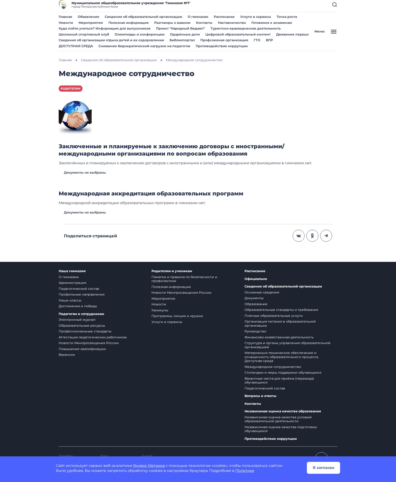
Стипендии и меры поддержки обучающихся (283, 372)
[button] (334, 4)
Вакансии (67, 355)
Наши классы (70, 300)
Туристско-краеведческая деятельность (246, 28)
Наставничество (232, 23)
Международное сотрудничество (273, 367)
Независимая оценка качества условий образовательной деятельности (278, 419)
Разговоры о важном (172, 23)
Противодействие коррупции (222, 46)
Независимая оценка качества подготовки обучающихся (281, 429)
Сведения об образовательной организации (143, 17)
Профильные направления (81, 294)
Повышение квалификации (82, 349)
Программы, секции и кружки (177, 316)
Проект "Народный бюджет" (180, 28)
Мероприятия (91, 23)
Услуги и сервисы (255, 17)
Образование (256, 304)
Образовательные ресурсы (82, 325)
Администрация (72, 283)
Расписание (224, 17)
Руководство (255, 331)
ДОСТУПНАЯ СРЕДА (76, 46)
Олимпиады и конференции (140, 34)
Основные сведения (262, 292)
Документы (254, 298)
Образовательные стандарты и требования (281, 310)
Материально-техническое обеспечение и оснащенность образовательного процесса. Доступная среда (282, 357)
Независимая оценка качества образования (283, 411)
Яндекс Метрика (149, 465)
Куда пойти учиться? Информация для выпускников (105, 28)
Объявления (88, 17)
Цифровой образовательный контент (238, 34)
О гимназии (198, 17)
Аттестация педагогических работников (93, 337)
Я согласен (323, 468)
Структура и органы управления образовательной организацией (287, 345)
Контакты (204, 23)
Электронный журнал (77, 320)
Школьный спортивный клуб (84, 34)
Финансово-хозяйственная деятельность (279, 337)
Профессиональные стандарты (85, 331)
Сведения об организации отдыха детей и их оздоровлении (111, 40)
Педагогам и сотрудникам (81, 314)
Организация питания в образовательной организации (280, 323)
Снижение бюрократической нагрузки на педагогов (144, 46)
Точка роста (287, 17)
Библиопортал (182, 40)
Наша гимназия (72, 271)
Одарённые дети (185, 34)
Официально (256, 279)
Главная (65, 17)
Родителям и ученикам (171, 271)
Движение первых (292, 34)
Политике (244, 470)
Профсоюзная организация (224, 40)
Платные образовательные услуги (274, 316)
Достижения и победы (78, 306)
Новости (66, 23)
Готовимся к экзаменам (271, 23)
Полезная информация (128, 23)
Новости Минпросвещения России (89, 343)
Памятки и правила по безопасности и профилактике (184, 279)
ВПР (269, 40)
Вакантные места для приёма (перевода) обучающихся (279, 380)
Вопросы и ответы (260, 396)
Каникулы (159, 310)
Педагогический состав (79, 289)
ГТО (257, 40)
